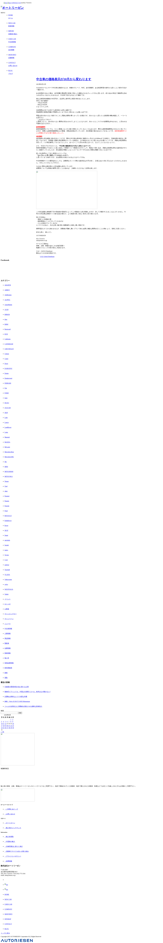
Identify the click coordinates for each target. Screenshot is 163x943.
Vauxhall (7, 569)
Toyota (7, 555)
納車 (6, 673)
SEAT (6, 530)
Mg (6, 462)
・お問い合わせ (10, 814)
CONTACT (8, 924)
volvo (6, 584)
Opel (6, 486)
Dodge (7, 373)
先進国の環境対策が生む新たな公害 (17, 687)
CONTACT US (16, 3)
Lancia (7, 422)
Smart (6, 535)
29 (11, 728)
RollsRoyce (8, 520)
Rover (6, 525)
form (6, 398)
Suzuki (7, 545)
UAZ (6, 560)
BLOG (7, 929)
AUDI (6, 309)
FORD (7, 393)
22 (11, 726)
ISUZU (7, 403)
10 (2, 723)
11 (3, 723)
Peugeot (7, 496)
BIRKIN (7, 314)
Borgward (8, 329)
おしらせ (8, 604)
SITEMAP (8, 919)
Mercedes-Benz (9, 452)
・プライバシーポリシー (13, 856)
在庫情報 (8, 648)
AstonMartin (8, 304)
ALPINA (7, 300)
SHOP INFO (8, 914)
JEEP (6, 412)
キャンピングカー (11, 614)
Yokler (6, 594)
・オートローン (10, 823)
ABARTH (8, 285)
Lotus (6, 432)
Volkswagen (8, 579)
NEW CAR (8, 899)
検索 (2, 710)
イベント (8, 599)
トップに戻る (5, 933)
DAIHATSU (8, 368)
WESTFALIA (9, 589)
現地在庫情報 (9, 663)
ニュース (8, 623)
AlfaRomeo (8, 295)
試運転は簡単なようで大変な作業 (16, 696)
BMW (6, 324)
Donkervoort (8, 378)
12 (5, 723)
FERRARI (8, 383)
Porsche (7, 506)
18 (3, 726)
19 (5, 726)
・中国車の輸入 (10, 841)
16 (13, 723)
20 (7, 726)
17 (2, 726)
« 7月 (2, 732)
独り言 (7, 658)
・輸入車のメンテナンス (13, 828)
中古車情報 (8, 628)
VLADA (7, 574)
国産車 (7, 643)
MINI (6, 466)
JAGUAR (8, 408)
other (6, 491)
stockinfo (7, 540)
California (7, 339)
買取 (6, 677)
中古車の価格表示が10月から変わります (63, 79)
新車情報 (8, 653)
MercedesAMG (9, 457)
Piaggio (7, 501)
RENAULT (8, 516)
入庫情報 (8, 633)
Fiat (6, 388)
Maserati (7, 437)
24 (2, 728)
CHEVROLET (9, 349)
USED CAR (8, 904)
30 (13, 728)
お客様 (7, 609)
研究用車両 (8, 668)
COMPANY (8, 909)
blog (6, 319)
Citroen (7, 354)
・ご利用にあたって (11, 809)
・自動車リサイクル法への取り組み (17, 851)
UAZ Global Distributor (47, 256)
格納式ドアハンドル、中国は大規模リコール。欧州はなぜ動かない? (27, 691)
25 (3, 728)
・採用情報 (8, 861)
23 (13, 726)
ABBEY (7, 290)
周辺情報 (8, 638)
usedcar (7, 565)
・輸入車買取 (9, 836)
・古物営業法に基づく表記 (14, 846)
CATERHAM (9, 344)
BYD (6, 334)
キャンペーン (9, 619)
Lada (6, 417)
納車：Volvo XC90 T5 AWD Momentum (17, 701)
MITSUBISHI (9, 471)
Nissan (7, 481)
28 (9, 728)
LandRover (8, 427)
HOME (7, 894)
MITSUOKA (9, 476)
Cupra (6, 358)
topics (6, 550)
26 (5, 728)
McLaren (7, 447)
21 (9, 726)
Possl (6, 511)
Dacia (6, 363)
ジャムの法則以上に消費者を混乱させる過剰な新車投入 (23, 706)
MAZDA (7, 442)
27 (7, 728)
